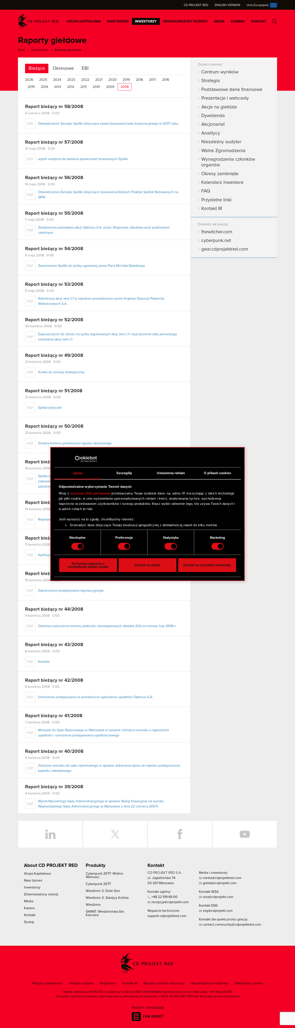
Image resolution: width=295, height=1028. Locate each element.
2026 (29, 79)
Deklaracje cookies (249, 983)
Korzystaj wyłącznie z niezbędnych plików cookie (88, 565)
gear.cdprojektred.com (224, 249)
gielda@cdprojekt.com (219, 883)
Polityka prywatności (47, 983)
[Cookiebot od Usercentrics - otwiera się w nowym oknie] (78, 459)
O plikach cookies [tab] (217, 473)
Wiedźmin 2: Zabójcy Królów (107, 897)
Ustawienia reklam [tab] (171, 473)
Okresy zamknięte (219, 174)
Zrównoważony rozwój (185, 21)
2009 (110, 87)
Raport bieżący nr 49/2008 (54, 355)
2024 (57, 79)
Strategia (210, 80)
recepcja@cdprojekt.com (170, 902)
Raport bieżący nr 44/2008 (54, 609)
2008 (125, 87)
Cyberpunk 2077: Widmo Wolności (104, 875)
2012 (70, 87)
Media (219, 21)
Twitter (115, 834)
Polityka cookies (81, 983)
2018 (139, 79)
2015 (31, 87)
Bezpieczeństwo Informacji (164, 983)
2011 (83, 87)
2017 (152, 79)
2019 (126, 79)
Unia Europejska (257, 5)
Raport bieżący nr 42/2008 (54, 680)
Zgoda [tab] (77, 473)
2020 (112, 79)
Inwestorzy (146, 21)
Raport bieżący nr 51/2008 (53, 391)
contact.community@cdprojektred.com (231, 924)
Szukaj (274, 21)
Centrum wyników (219, 72)
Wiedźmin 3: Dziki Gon (103, 891)
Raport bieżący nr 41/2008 (53, 715)
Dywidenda (213, 115)
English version (227, 5)
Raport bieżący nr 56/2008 (54, 177)
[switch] (124, 546)
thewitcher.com (216, 232)
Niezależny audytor (221, 142)
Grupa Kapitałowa (84, 21)
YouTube (245, 834)
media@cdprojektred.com (221, 878)
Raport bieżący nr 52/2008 (54, 320)
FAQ (205, 191)
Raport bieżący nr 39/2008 (54, 787)
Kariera (238, 21)
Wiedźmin (93, 904)
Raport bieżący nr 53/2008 (54, 284)
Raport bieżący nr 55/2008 (54, 213)
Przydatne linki (216, 200)
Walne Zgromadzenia (223, 150)
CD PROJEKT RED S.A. (165, 872)
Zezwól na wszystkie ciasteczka (207, 565)
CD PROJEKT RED (38, 21)
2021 (98, 79)
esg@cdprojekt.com (217, 910)
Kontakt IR (211, 208)
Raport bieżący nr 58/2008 (54, 106)
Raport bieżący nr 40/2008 (54, 751)
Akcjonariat (213, 124)
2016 (165, 79)
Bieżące (37, 68)
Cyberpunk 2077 (98, 884)
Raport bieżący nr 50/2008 (54, 426)
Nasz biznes (118, 21)
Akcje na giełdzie (219, 107)
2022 (85, 79)
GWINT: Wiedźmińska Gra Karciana (105, 913)
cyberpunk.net (216, 240)
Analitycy (210, 133)
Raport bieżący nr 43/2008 (54, 644)
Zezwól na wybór (147, 565)
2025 (43, 79)
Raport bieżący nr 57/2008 (54, 142)
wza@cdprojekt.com (217, 897)
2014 (44, 87)
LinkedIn (50, 834)
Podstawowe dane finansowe (231, 89)
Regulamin (108, 983)
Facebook (180, 834)
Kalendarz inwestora (222, 182)
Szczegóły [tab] (124, 473)
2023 (71, 79)
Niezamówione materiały (209, 983)
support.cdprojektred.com (167, 916)
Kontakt (258, 21)
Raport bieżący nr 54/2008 (54, 248)
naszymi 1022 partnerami (90, 493)
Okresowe (63, 68)
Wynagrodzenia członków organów (228, 162)
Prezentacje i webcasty (225, 98)
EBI (85, 68)
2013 (57, 87)
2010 (96, 87)
